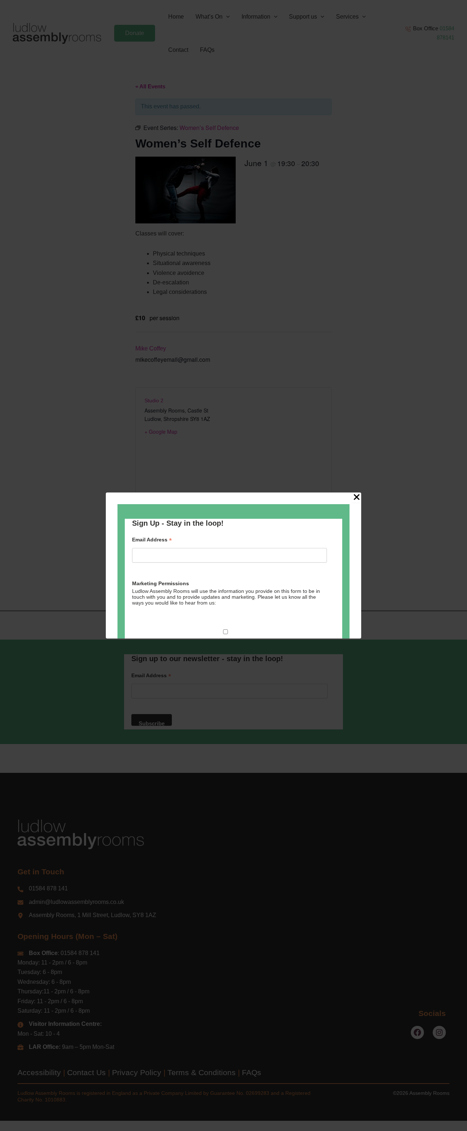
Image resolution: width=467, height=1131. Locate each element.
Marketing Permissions (160, 583)
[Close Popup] (356, 497)
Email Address (152, 539)
